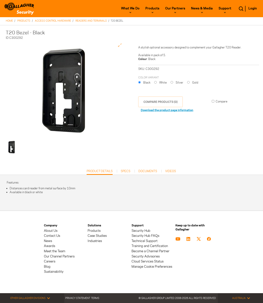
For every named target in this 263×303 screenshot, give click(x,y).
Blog (47, 267)
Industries (95, 241)
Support (225, 8)
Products (152, 8)
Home (9, 20)
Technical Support (144, 241)
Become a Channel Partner (150, 251)
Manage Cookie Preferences (152, 267)
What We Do (130, 8)
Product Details (100, 172)
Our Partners (175, 8)
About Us (50, 231)
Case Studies (97, 236)
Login (252, 8)
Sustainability (54, 272)
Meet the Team (54, 251)
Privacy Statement (77, 298)
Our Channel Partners (59, 256)
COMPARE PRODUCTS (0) (160, 102)
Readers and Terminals (91, 20)
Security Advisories (146, 256)
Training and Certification (150, 246)
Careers (49, 261)
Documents (147, 171)
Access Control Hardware (53, 20)
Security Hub (141, 231)
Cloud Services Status (147, 261)
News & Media (202, 8)
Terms (95, 298)
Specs (125, 171)
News (48, 241)
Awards (49, 246)
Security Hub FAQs (145, 236)
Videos (170, 171)
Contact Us (52, 236)
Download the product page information (167, 110)
